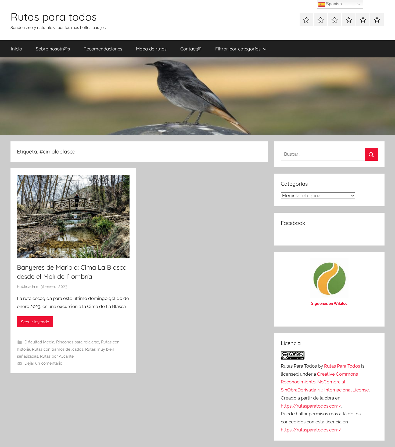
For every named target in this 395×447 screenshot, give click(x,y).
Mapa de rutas (151, 49)
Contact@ (191, 49)
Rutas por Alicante (57, 356)
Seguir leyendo (35, 322)
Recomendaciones (103, 49)
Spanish (333, 4)
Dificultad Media (39, 342)
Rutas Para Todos (342, 366)
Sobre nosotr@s (53, 49)
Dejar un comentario (43, 363)
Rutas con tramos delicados (57, 349)
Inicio (16, 49)
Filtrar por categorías (238, 49)
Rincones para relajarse (77, 342)
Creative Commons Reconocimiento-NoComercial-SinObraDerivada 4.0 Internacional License (325, 382)
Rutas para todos (53, 16)
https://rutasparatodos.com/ (311, 406)
